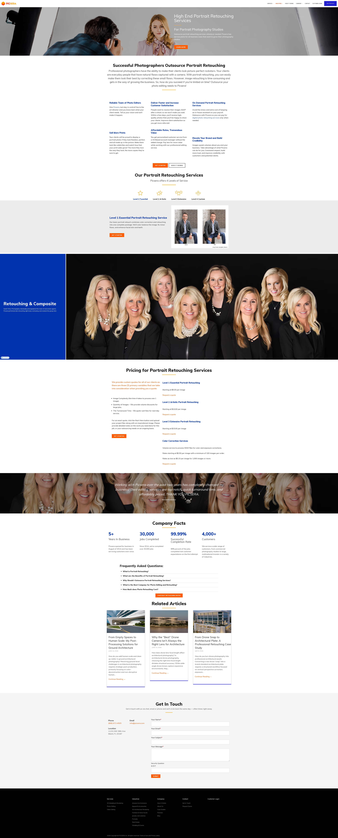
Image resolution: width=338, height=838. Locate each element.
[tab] (140, 195)
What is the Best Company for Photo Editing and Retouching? (150, 585)
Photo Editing (111, 806)
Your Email (156, 728)
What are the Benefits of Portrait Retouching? (143, 576)
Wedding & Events (138, 825)
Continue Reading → (117, 679)
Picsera (116, 107)
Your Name (156, 719)
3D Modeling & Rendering (115, 803)
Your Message (157, 746)
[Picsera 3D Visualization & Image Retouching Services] (8, 3)
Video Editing (111, 809)
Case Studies (161, 809)
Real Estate (136, 822)
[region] (169, 307)
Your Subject (156, 737)
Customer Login (317, 3)
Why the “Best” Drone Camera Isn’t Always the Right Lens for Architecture (168, 641)
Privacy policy (155, 835)
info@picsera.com (137, 723)
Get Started (330, 3)
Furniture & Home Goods (139, 812)
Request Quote (187, 806)
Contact (307, 3)
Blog (158, 816)
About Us (160, 806)
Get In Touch (186, 803)
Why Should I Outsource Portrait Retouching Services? (147, 580)
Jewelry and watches (138, 816)
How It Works (289, 3)
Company (160, 799)
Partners (160, 812)
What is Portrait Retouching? (136, 571)
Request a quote (169, 395)
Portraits (135, 819)
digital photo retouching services (205, 118)
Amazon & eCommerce (139, 803)
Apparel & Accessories (139, 806)
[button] (282, 3)
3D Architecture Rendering (140, 809)
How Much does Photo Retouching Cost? (140, 589)
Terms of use (144, 835)
